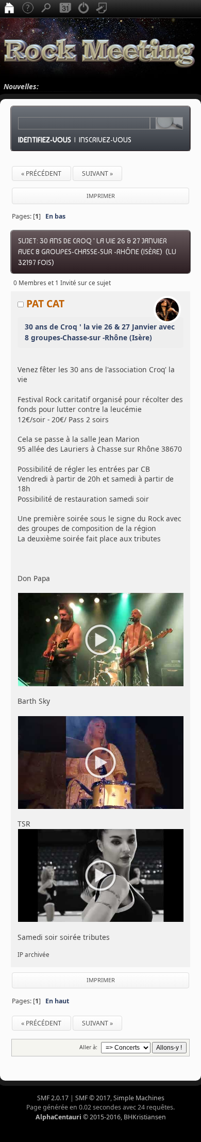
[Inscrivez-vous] (102, 9)
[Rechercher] (46, 9)
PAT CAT (45, 303)
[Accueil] (9, 9)
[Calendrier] (65, 9)
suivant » (97, 173)
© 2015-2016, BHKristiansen (101, 1117)
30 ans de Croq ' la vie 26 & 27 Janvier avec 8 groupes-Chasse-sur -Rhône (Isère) (100, 332)
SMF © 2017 (92, 1098)
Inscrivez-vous (105, 140)
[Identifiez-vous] (83, 9)
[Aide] (28, 9)
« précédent (41, 173)
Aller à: (88, 1047)
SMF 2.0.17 (53, 1098)
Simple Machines (138, 1098)
